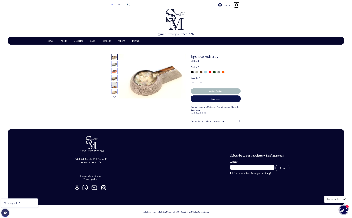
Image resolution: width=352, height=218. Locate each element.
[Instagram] (236, 5)
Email (234, 161)
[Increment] (201, 82)
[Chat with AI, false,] (5, 213)
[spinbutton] (197, 82)
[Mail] (94, 187)
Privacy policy (90, 179)
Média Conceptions (200, 211)
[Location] (77, 187)
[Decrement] (193, 82)
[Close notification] (36, 201)
